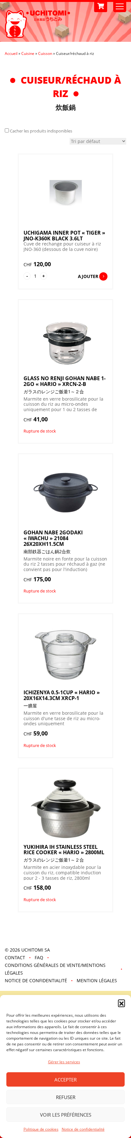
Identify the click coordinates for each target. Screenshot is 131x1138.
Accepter (65, 1079)
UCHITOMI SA (35, 950)
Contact (15, 957)
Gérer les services (64, 1062)
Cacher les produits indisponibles (41, 131)
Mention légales (97, 980)
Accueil (11, 53)
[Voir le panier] (100, 6)
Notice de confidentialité (83, 1129)
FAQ (39, 957)
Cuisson (45, 53)
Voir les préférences (65, 1115)
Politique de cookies (41, 1129)
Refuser (65, 1097)
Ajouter (88, 276)
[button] (121, 1003)
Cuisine (27, 53)
